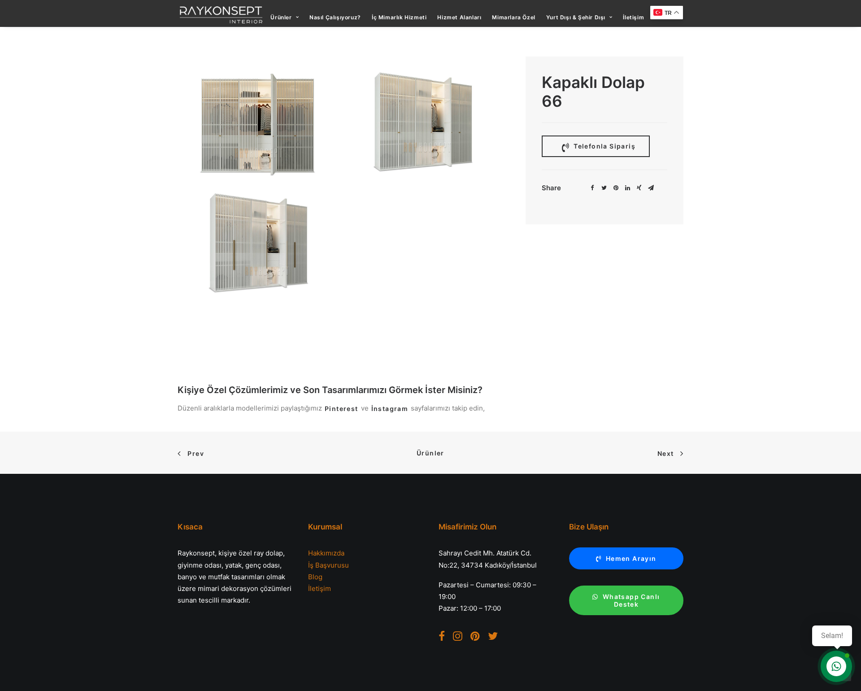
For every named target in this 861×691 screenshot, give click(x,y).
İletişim (633, 17)
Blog (315, 577)
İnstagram (390, 408)
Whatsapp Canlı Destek (632, 600)
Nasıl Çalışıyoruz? (335, 17)
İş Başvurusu (328, 565)
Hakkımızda (326, 553)
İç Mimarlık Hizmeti (399, 17)
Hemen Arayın (631, 558)
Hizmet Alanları (459, 17)
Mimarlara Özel (513, 17)
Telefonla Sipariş (603, 146)
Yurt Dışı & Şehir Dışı (575, 17)
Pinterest (341, 408)
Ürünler (280, 17)
